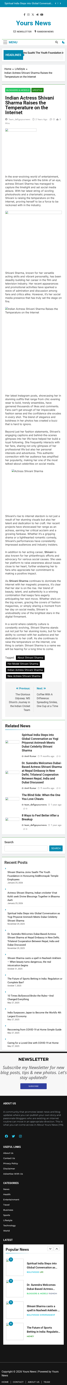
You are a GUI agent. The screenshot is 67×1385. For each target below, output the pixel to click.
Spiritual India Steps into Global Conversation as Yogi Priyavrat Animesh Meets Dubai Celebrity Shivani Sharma (40, 742)
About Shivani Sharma (30, 657)
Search (8, 842)
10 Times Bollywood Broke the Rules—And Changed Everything (43, 1331)
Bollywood (33, 1293)
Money (30, 1315)
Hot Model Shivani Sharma (22, 663)
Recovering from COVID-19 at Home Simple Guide (34, 1029)
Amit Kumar (30, 756)
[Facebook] (6, 1136)
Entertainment (47, 1293)
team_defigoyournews (19, 119)
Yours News (33, 23)
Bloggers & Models (17, 90)
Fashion (53, 1272)
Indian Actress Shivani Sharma (25, 670)
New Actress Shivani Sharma (24, 676)
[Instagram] (20, 1136)
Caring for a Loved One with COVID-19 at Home (33, 1042)
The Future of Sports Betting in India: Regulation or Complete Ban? (43, 1310)
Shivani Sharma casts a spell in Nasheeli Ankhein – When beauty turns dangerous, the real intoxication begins (34, 962)
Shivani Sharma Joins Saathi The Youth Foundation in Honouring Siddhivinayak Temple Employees (32, 876)
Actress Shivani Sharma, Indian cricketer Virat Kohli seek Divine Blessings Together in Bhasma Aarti (33, 896)
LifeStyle (37, 90)
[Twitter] (13, 1136)
